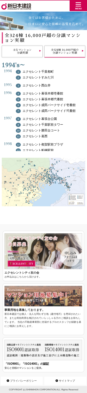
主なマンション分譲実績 (22, 51)
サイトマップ (65, 380)
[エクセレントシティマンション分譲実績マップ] (43, 182)
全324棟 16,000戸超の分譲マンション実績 (65, 51)
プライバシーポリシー (22, 380)
